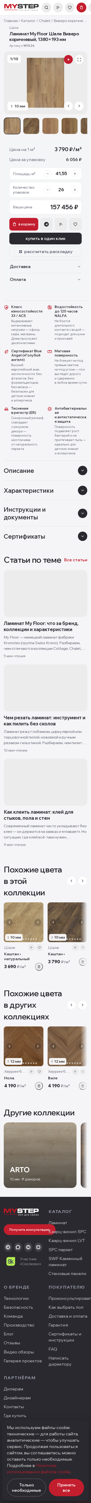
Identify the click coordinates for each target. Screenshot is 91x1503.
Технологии (16, 1298)
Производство (19, 1325)
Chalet (44, 20)
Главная (11, 20)
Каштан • (56, 954)
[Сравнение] (58, 7)
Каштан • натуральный (17, 956)
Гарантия (58, 1325)
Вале (53, 1078)
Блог (9, 1334)
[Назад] (71, 881)
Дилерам (13, 1389)
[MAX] (18, 1247)
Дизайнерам (17, 1397)
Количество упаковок (24, 190)
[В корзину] (39, 967)
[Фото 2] (31, 126)
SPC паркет (61, 1249)
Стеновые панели (67, 1273)
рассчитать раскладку (48, 251)
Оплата (18, 279)
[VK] (28, 1247)
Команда (13, 1316)
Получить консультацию (29, 1229)
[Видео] (68, 59)
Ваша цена (22, 207)
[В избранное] (39, 947)
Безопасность (18, 1307)
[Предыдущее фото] (9, 922)
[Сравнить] (31, 947)
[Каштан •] (67, 922)
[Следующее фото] (38, 922)
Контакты (14, 1406)
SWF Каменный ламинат (65, 1261)
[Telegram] (8, 1247)
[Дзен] (38, 1247)
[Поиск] (46, 7)
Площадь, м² (24, 173)
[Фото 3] (50, 126)
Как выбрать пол (66, 1307)
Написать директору (60, 1361)
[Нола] (23, 1046)
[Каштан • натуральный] (23, 922)
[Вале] (67, 1046)
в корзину (26, 224)
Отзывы (12, 1342)
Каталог (28, 20)
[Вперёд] (82, 881)
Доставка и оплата (68, 1316)
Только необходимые (26, 1487)
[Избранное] (70, 7)
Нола (9, 1078)
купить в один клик (46, 238)
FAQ (53, 1349)
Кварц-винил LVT (67, 1240)
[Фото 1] (12, 126)
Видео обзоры (19, 1352)
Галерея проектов (23, 1360)
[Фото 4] (69, 126)
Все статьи (75, 559)
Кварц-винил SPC (67, 1231)
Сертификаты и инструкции (65, 1337)
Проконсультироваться (68, 1298)
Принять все (66, 1487)
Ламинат (58, 1222)
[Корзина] (81, 7)
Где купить (15, 1415)
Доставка (20, 266)
